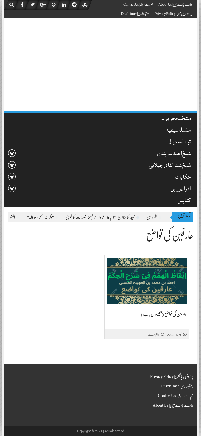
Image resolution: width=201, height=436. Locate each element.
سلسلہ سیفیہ (178, 130)
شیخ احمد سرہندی (174, 154)
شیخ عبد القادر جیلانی (170, 165)
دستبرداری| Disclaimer (135, 13)
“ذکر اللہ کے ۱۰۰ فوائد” (45, 217)
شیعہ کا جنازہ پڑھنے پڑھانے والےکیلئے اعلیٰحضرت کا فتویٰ (106, 217)
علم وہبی (157, 217)
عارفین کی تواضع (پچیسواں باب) (164, 314)
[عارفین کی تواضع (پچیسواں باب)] (147, 281)
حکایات (183, 177)
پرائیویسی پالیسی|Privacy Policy (173, 13)
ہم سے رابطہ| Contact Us (138, 4)
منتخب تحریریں (175, 118)
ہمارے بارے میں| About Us (175, 4)
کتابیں (184, 201)
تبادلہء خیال (180, 142)
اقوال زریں (181, 189)
